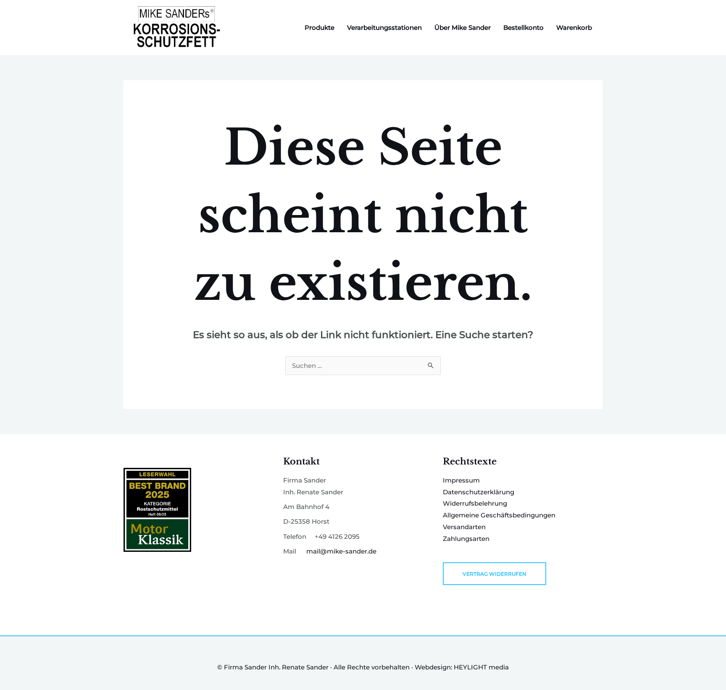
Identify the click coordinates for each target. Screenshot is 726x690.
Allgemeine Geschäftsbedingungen (499, 515)
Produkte (319, 27)
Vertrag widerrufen (494, 574)
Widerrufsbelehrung (475, 503)
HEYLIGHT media (481, 667)
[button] (18, 671)
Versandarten (464, 527)
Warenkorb (574, 27)
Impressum (461, 480)
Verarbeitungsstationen (384, 27)
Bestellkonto (523, 27)
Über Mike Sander (462, 27)
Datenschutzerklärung (478, 492)
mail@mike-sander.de (341, 551)
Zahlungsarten (466, 539)
